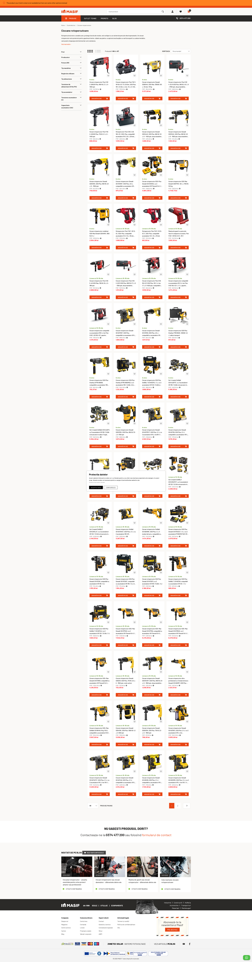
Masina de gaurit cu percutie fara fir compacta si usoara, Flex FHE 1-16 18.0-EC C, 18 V (178, 233)
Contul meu (83, 921)
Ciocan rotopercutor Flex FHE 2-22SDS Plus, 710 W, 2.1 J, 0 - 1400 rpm (98, 134)
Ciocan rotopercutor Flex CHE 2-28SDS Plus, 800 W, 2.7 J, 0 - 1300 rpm (99, 84)
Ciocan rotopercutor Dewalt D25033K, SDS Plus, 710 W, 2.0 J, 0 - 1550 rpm (151, 730)
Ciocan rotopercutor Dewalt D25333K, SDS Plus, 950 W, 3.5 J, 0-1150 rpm (125, 432)
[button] (108, 75)
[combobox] (136, 12)
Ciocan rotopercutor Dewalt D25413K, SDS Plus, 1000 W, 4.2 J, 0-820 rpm (125, 730)
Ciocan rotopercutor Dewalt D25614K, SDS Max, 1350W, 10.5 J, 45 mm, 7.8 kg (152, 84)
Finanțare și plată (85, 931)
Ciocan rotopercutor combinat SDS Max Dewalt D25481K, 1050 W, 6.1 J (99, 233)
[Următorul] (186, 805)
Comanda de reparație (106, 928)
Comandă (83, 924)
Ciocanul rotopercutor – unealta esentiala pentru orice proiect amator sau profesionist (75, 882)
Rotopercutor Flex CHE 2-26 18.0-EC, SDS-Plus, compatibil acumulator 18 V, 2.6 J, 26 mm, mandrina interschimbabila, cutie (125, 136)
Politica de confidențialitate (126, 924)
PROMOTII (104, 18)
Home (63, 25)
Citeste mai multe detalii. (97, 482)
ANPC (100, 934)
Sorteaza (166, 51)
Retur (100, 931)
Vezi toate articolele (95, 853)
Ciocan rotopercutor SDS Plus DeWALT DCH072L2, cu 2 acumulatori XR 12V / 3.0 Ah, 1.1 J (99, 631)
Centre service (66, 928)
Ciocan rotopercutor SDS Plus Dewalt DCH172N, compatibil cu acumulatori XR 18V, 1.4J (99, 581)
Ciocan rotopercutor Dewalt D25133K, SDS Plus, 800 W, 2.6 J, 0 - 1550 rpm (99, 184)
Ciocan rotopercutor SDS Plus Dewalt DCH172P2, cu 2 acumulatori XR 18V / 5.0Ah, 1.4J (152, 581)
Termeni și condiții (123, 921)
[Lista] (99, 51)
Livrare (82, 928)
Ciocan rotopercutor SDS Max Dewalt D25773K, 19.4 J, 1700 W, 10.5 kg (178, 184)
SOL (118, 928)
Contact (101, 921)
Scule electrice (71, 25)
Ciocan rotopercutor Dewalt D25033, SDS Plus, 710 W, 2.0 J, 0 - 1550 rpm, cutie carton (125, 680)
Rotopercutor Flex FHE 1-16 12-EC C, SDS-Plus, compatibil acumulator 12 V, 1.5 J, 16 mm (152, 233)
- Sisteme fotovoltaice (127, 944)
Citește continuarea (74, 889)
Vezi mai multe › (66, 44)
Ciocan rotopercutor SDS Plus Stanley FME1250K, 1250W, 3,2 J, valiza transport (178, 333)
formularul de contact (156, 835)
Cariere (63, 931)
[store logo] (69, 12)
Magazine (64, 924)
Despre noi (64, 921)
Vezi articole (164, 944)
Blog (62, 934)
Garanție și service (105, 924)
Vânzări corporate (85, 934)
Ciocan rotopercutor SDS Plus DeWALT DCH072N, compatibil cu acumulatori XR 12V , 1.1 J (178, 581)
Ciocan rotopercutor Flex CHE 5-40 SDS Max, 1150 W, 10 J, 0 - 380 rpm (99, 283)
